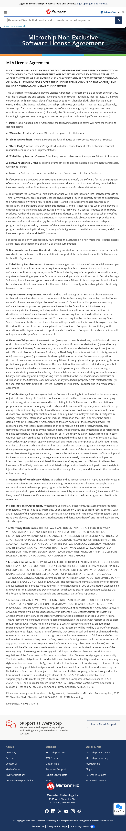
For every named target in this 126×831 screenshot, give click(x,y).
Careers (10, 758)
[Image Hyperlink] (55, 13)
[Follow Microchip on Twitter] (60, 812)
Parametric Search (96, 780)
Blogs (89, 769)
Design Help (52, 763)
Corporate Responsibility (19, 780)
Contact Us (12, 763)
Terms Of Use (38, 826)
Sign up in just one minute (92, 3)
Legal (64, 826)
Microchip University (97, 758)
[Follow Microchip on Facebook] (47, 812)
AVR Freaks (52, 758)
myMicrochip (93, 763)
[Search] (118, 20)
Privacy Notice (53, 826)
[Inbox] (123, 12)
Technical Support (56, 769)
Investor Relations (15, 774)
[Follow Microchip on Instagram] (73, 812)
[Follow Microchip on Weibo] (79, 812)
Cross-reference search (14, 26)
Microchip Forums (56, 752)
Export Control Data (56, 774)
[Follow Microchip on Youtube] (66, 811)
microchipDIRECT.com (98, 752)
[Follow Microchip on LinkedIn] (53, 812)
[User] (110, 12)
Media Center (13, 769)
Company (11, 752)
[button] (103, 724)
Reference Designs (96, 774)
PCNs (49, 780)
